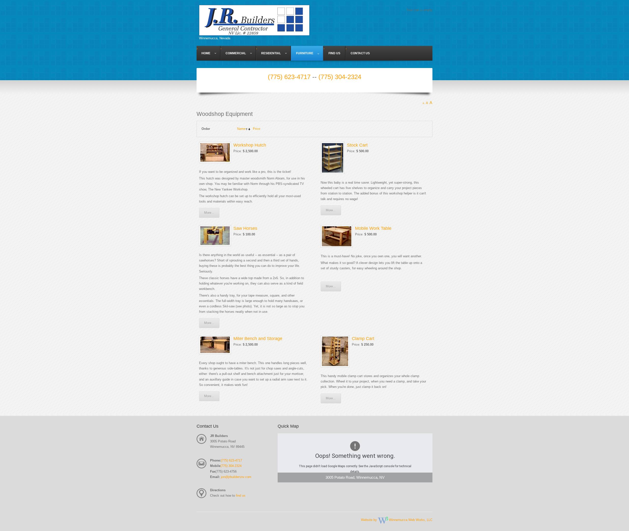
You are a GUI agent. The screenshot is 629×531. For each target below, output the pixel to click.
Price (256, 129)
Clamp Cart (363, 338)
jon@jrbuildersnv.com (236, 477)
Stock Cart (357, 145)
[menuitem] (208, 53)
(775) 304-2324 (339, 77)
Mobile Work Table (373, 228)
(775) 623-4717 (289, 77)
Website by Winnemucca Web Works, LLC (396, 520)
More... (209, 213)
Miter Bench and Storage (257, 338)
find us (240, 495)
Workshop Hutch (249, 145)
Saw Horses (245, 228)
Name (241, 129)
